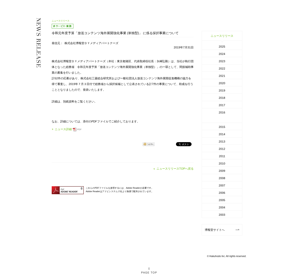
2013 (222, 141)
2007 (222, 185)
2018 (222, 97)
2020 (222, 83)
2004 (222, 207)
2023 (222, 61)
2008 (222, 178)
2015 (222, 127)
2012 (222, 148)
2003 (222, 214)
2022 (222, 68)
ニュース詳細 (63, 129)
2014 (222, 134)
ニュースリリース (222, 35)
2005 (222, 200)
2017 (222, 105)
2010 (222, 163)
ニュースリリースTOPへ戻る (175, 168)
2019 (222, 90)
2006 (222, 192)
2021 (222, 75)
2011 (222, 156)
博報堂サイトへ (215, 229)
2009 (222, 170)
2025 (222, 46)
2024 (222, 54)
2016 (222, 112)
